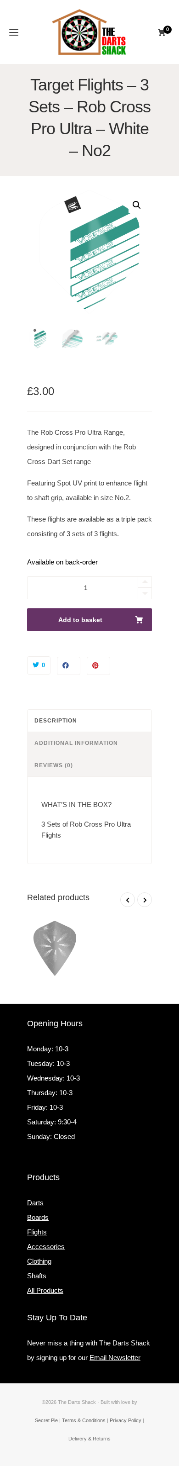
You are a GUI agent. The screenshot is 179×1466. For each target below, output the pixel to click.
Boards (38, 1217)
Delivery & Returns (89, 1438)
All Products (45, 1290)
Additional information (76, 743)
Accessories (46, 1246)
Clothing (39, 1261)
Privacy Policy (125, 1420)
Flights (37, 1232)
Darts (35, 1203)
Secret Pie (46, 1420)
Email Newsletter (115, 1357)
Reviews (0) (53, 765)
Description (55, 720)
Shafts (36, 1276)
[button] (137, 205)
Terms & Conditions (84, 1420)
